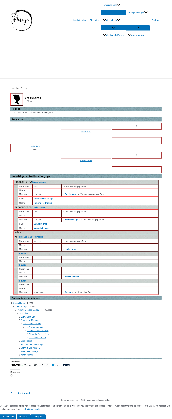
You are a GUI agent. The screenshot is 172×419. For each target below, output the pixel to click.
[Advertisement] (86, 59)
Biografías (94, 20)
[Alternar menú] (113, 12)
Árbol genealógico (136, 13)
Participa (156, 20)
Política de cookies (33, 409)
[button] (118, 5)
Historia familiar (79, 20)
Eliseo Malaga (39, 182)
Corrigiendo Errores (115, 35)
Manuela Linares (41, 228)
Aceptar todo (8, 417)
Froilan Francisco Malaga (31, 237)
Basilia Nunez (38, 207)
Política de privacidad (20, 393)
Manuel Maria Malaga (44, 199)
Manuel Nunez (40, 224)
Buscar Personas (139, 35)
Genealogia (111, 20)
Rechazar (23, 417)
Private (22, 253)
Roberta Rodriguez (43, 203)
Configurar (38, 417)
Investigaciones (110, 5)
